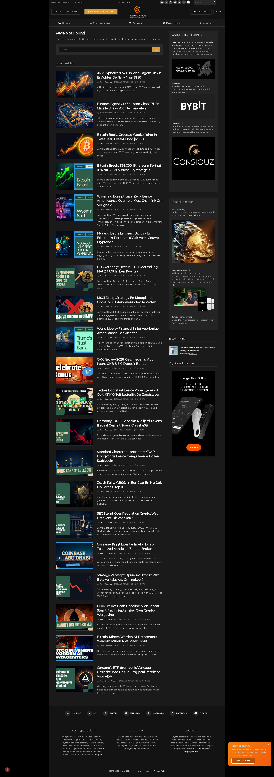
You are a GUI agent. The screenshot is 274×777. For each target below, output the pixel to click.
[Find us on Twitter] (171, 2)
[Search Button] (214, 2)
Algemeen (208, 23)
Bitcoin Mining (173, 23)
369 (143, 113)
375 (143, 174)
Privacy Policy (160, 771)
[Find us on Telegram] (175, 2)
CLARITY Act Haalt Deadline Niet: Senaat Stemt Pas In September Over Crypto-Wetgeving (128, 610)
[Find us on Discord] (188, 2)
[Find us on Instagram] (179, 2)
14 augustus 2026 (124, 430)
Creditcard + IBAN (66, 12)
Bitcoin (181, 320)
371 (142, 143)
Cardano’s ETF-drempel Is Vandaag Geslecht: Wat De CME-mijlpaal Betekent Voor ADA (128, 672)
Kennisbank (138, 23)
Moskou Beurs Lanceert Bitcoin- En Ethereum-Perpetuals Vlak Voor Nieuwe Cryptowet (128, 237)
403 (148, 681)
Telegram (202, 12)
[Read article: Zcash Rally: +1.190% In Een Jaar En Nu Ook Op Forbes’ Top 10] (74, 494)
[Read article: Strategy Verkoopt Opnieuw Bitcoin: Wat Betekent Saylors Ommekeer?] (74, 586)
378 (143, 584)
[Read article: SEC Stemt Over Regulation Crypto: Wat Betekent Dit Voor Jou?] (74, 524)
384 (148, 619)
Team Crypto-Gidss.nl (108, 553)
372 (142, 246)
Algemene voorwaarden (143, 771)
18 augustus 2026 (124, 246)
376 (143, 337)
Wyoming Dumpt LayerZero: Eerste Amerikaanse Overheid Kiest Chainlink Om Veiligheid (130, 200)
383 (143, 465)
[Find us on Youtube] (162, 2)
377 (143, 491)
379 (142, 430)
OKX (174, 42)
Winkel (81, 2)
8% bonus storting (102, 12)
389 (143, 646)
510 (142, 368)
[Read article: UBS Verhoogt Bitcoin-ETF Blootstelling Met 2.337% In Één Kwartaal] (74, 278)
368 (143, 276)
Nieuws (66, 23)
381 (142, 522)
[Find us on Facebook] (184, 2)
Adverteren (55, 2)
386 (143, 82)
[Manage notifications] (7, 769)
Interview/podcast (69, 2)
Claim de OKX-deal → (243, 761)
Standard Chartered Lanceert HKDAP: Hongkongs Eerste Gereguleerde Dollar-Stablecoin (128, 456)
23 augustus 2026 (124, 82)
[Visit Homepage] (137, 12)
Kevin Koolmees (106, 82)
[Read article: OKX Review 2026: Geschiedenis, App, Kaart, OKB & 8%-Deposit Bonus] (74, 370)
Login (220, 12)
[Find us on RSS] (166, 2)
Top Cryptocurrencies (99, 23)
